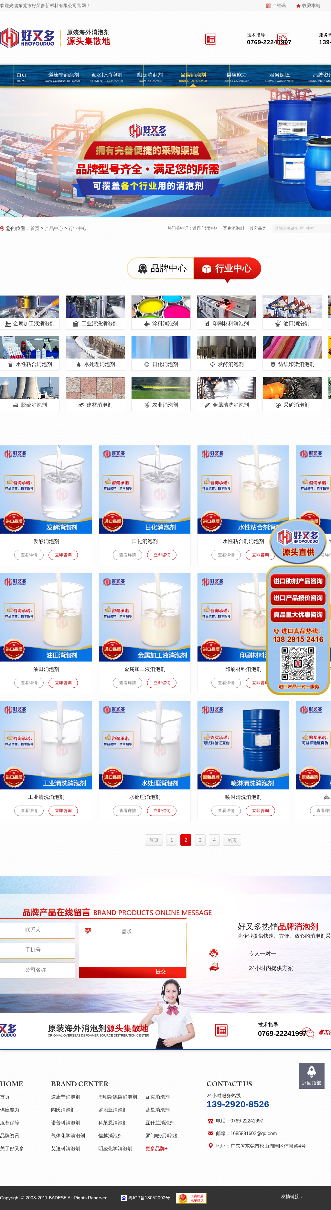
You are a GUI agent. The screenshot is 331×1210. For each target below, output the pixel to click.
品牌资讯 (9, 1135)
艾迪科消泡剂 (65, 1148)
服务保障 (9, 1122)
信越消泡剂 (110, 1135)
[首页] (21, 76)
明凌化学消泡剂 (115, 1148)
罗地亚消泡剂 (112, 1109)
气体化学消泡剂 (68, 1135)
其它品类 (258, 228)
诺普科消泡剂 (65, 1122)
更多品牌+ (156, 1148)
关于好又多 (12, 1148)
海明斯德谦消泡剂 (117, 1097)
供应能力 (9, 1109)
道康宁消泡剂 (205, 228)
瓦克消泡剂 (233, 228)
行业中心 (78, 228)
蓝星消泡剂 (157, 1109)
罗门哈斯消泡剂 (162, 1135)
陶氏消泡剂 (63, 1109)
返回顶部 (311, 1083)
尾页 (232, 840)
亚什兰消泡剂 (160, 1122)
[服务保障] (279, 76)
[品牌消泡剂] (193, 76)
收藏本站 (311, 5)
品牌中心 (169, 268)
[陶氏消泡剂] (150, 76)
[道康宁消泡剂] (63, 76)
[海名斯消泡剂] (106, 76)
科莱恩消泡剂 (112, 1122)
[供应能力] (236, 76)
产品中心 (54, 228)
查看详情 (29, 554)
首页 (34, 228)
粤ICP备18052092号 (149, 1197)
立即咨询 (63, 554)
